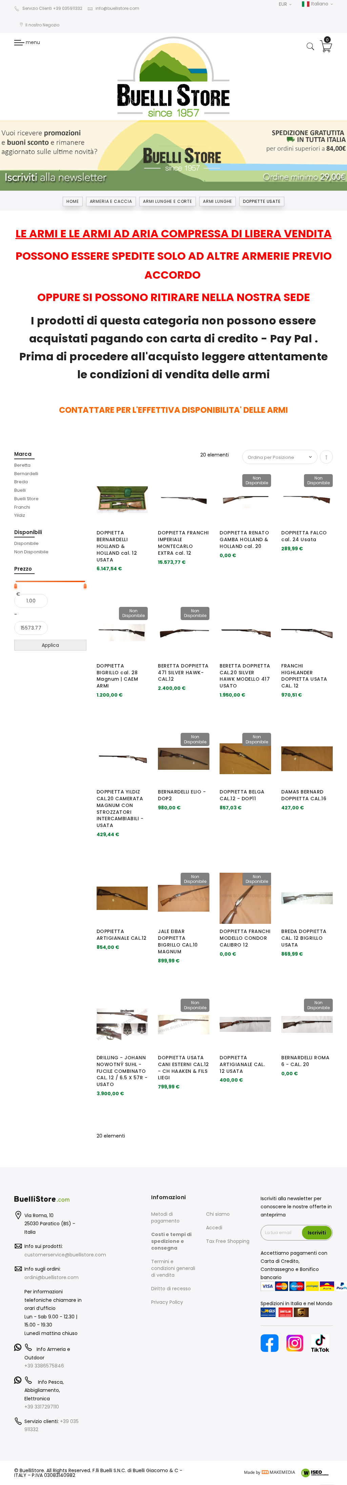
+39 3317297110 (41, 1406)
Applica (50, 645)
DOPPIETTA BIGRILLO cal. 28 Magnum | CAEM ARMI (117, 675)
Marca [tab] (23, 454)
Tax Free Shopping (227, 1241)
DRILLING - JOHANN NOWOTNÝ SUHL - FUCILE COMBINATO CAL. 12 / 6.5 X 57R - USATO (122, 1071)
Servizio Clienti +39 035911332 (52, 8)
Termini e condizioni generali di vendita (173, 1268)
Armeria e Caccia (111, 201)
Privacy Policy (167, 1302)
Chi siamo (218, 1214)
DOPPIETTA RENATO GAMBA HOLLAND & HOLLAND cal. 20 (244, 539)
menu (32, 42)
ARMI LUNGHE (217, 201)
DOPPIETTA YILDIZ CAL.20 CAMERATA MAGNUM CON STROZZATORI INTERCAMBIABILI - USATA (120, 808)
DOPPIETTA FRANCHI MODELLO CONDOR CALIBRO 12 (245, 938)
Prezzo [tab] (23, 568)
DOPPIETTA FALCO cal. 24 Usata (304, 536)
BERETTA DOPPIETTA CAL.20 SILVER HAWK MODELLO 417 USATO (245, 675)
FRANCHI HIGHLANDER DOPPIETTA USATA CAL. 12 (304, 675)
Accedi (214, 1227)
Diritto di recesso (171, 1288)
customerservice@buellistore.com (65, 1254)
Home (72, 201)
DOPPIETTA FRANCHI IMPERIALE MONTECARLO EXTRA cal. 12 (183, 542)
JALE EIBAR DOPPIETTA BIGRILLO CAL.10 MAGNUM (178, 941)
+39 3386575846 (44, 1365)
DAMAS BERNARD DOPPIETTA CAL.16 (303, 795)
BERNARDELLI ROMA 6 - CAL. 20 (305, 1061)
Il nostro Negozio (42, 25)
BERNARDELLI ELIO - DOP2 (182, 795)
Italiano (320, 3)
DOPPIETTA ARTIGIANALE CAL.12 (122, 934)
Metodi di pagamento (165, 1217)
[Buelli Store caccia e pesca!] (173, 76)
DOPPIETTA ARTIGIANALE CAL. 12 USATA (242, 1064)
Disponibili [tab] (28, 532)
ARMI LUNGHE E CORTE (167, 201)
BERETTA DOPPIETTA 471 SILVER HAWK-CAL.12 (183, 672)
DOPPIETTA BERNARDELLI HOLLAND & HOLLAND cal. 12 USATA (117, 546)
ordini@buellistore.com (51, 1277)
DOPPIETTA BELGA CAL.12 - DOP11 (242, 795)
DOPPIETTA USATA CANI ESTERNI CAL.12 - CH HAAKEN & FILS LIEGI (183, 1067)
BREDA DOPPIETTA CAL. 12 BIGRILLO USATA (304, 938)
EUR (283, 4)
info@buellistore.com (117, 8)
